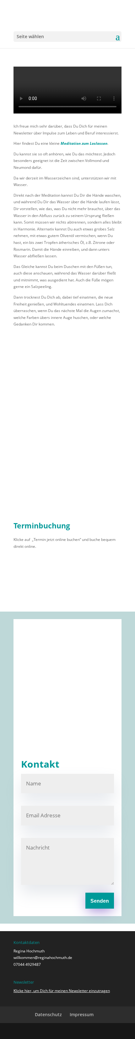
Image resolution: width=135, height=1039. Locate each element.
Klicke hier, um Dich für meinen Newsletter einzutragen (62, 990)
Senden (99, 901)
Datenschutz (48, 1014)
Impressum (82, 1014)
